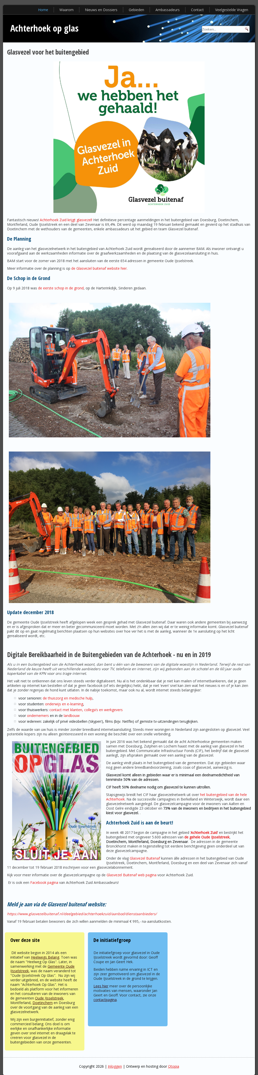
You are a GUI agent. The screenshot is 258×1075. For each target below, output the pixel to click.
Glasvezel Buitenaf (145, 858)
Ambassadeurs (167, 9)
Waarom (66, 9)
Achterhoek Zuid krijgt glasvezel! (66, 219)
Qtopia (173, 1066)
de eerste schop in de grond (61, 288)
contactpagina (105, 999)
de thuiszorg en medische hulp (67, 698)
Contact (197, 9)
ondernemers (38, 715)
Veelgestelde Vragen (231, 9)
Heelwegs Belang (45, 957)
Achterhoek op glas (44, 28)
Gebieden (136, 9)
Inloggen (115, 1066)
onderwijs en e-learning (64, 704)
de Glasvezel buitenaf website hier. (99, 268)
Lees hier (100, 986)
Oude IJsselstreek (49, 998)
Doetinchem (43, 1002)
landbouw (72, 715)
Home (43, 9)
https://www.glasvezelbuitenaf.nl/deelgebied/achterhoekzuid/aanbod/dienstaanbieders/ (82, 913)
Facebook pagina (44, 882)
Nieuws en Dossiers (101, 9)
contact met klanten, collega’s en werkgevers (86, 709)
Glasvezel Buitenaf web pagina (131, 874)
